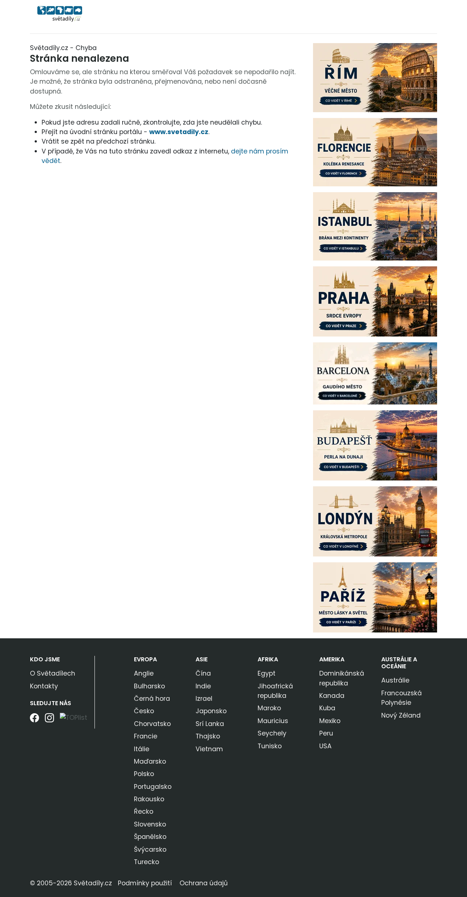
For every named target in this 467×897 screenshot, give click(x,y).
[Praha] (375, 301)
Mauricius (273, 721)
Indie (203, 686)
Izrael (204, 698)
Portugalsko (152, 786)
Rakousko (149, 799)
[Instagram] (49, 720)
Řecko (143, 811)
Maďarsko (150, 761)
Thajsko (208, 736)
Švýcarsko (150, 849)
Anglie (144, 673)
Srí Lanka (210, 723)
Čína (203, 673)
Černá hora (152, 698)
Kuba (327, 708)
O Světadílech (52, 673)
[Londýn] (375, 521)
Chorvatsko (152, 723)
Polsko (144, 773)
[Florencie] (375, 151)
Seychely (272, 733)
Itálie (141, 749)
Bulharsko (149, 686)
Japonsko (211, 711)
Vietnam (209, 749)
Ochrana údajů (204, 883)
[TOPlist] (73, 717)
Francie (145, 736)
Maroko (269, 708)
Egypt (266, 673)
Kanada (331, 695)
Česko (144, 711)
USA (325, 746)
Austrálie (395, 680)
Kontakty (44, 686)
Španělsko (150, 836)
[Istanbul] (375, 225)
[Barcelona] (375, 373)
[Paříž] (375, 597)
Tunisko (270, 746)
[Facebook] (34, 720)
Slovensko (150, 824)
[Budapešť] (375, 445)
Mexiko (329, 721)
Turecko (146, 862)
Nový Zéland (401, 715)
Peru (326, 733)
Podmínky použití (145, 883)
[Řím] (375, 77)
